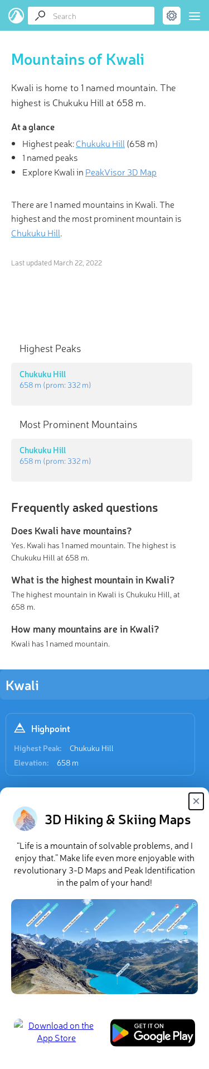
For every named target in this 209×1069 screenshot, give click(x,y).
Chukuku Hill (92, 748)
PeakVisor (16, 15)
